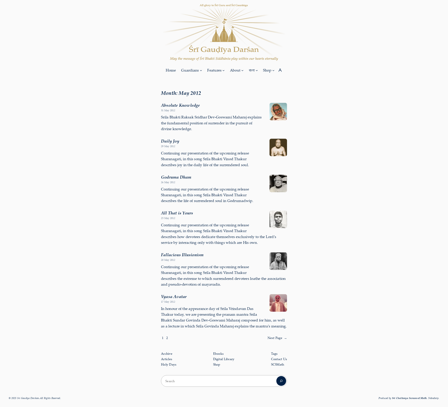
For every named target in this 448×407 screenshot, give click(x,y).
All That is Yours (177, 213)
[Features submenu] (223, 70)
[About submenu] (242, 70)
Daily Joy (170, 141)
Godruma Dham (176, 177)
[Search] (281, 381)
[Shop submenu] (273, 70)
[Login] (280, 70)
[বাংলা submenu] (257, 70)
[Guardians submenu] (201, 70)
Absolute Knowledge (180, 105)
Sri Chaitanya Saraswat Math (409, 398)
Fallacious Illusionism (182, 254)
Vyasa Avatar (174, 296)
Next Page (277, 338)
